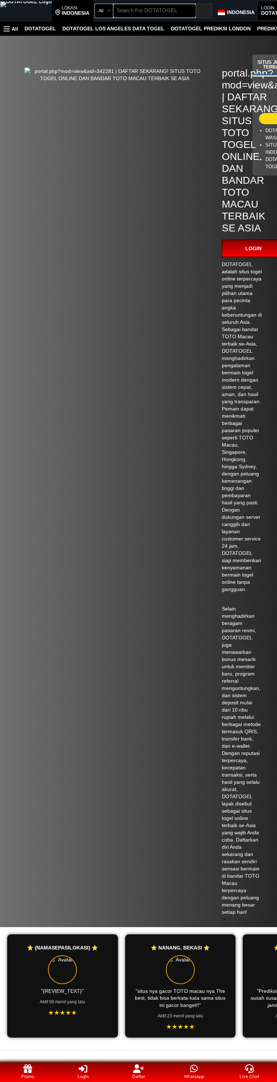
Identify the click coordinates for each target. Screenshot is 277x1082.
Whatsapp (194, 1076)
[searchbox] (154, 11)
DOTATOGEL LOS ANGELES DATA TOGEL (113, 28)
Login (83, 1076)
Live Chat (249, 1076)
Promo (27, 1076)
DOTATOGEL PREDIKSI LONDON (211, 28)
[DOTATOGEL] (26, 11)
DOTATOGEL (40, 28)
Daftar (138, 1076)
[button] (72, 11)
